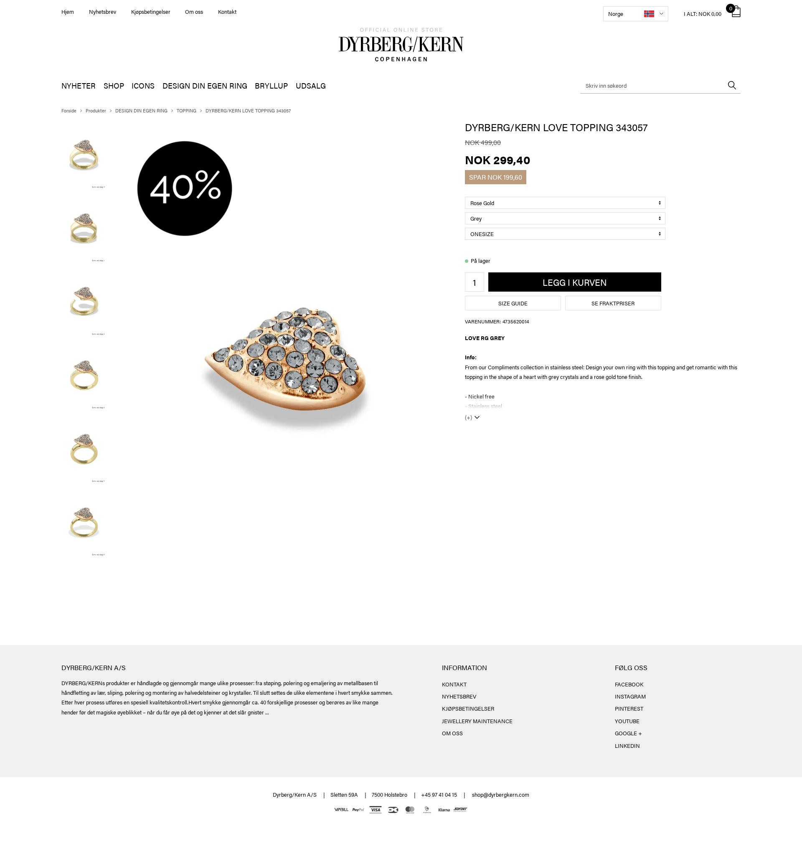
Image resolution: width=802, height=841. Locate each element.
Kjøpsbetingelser (150, 11)
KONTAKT (454, 684)
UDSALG (311, 85)
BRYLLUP (271, 85)
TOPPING (186, 110)
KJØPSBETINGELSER (468, 708)
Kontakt (227, 11)
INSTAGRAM (630, 696)
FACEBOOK (629, 684)
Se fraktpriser (612, 303)
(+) (468, 417)
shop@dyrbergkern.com (500, 794)
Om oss (194, 11)
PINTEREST (629, 708)
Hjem (67, 11)
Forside (68, 110)
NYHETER (78, 85)
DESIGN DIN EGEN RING (204, 85)
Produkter (96, 110)
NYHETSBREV (459, 696)
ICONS (143, 85)
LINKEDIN (627, 746)
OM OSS (452, 733)
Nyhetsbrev (102, 11)
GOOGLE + (628, 733)
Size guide (513, 303)
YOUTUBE (627, 721)
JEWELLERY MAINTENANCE (477, 721)
